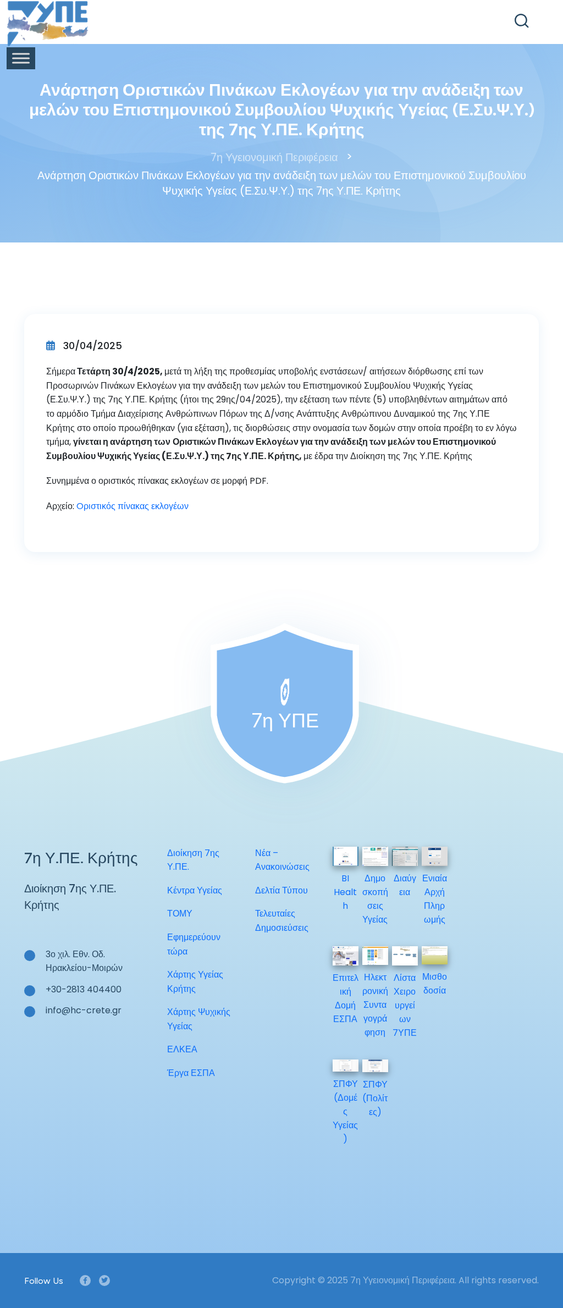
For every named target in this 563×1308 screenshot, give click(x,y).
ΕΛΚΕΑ (182, 1049)
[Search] (522, 21)
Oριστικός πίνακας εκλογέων (132, 506)
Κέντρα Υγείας (194, 890)
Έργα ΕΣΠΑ (191, 1073)
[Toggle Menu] (21, 58)
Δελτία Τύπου (281, 890)
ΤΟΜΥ (179, 913)
